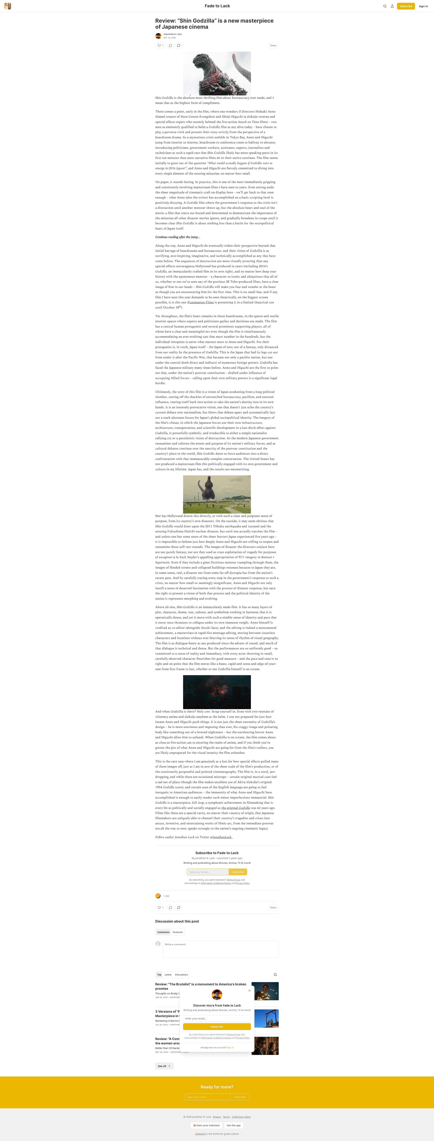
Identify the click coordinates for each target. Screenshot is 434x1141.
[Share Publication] (392, 6)
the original (230, 808)
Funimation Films (201, 302)
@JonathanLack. (221, 837)
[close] (249, 990)
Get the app (234, 1125)
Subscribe (406, 6)
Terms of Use (233, 1034)
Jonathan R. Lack (172, 34)
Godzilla (244, 808)
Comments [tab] (163, 932)
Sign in (423, 6)
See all (162, 1066)
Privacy (217, 1116)
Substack (200, 1133)
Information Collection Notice (216, 1037)
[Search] (384, 6)
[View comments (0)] (170, 45)
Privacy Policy (242, 1037)
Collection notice (241, 1116)
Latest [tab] (168, 974)
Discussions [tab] (181, 974)
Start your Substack (208, 1125)
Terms (226, 1116)
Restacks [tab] (178, 932)
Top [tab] (159, 974)
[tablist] (170, 932)
